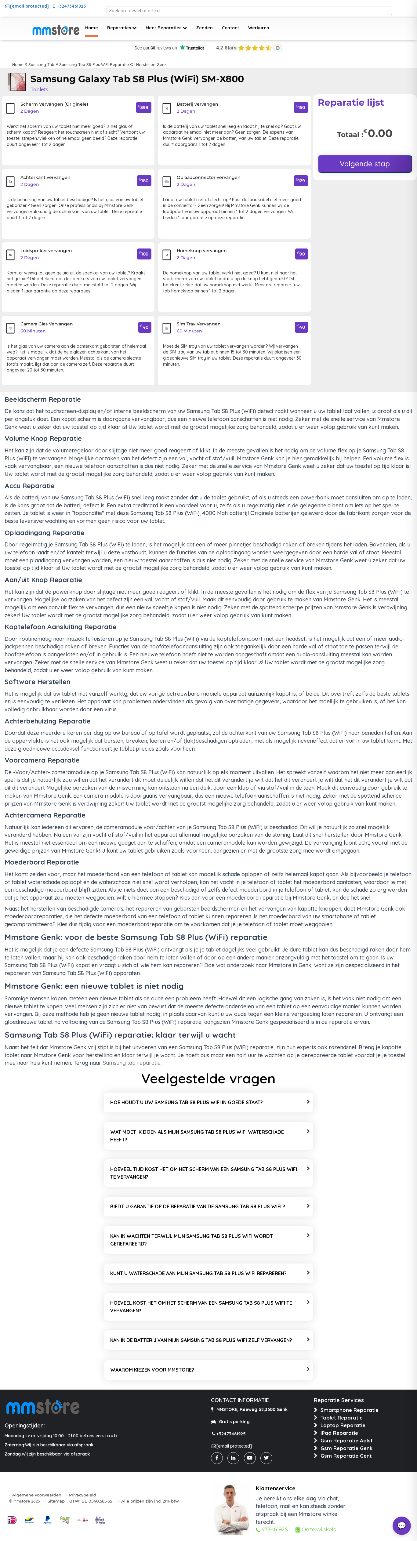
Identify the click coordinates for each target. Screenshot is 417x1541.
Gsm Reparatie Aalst (347, 1440)
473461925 (274, 1529)
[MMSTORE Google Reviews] (247, 48)
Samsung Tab (41, 64)
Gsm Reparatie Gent (346, 1455)
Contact (230, 28)
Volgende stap (365, 163)
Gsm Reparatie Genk (346, 1448)
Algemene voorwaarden (36, 1494)
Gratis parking (234, 1421)
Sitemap (56, 1501)
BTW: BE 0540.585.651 (91, 1501)
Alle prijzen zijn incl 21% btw (150, 1501)
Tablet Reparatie (342, 1417)
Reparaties (119, 28)
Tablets (39, 89)
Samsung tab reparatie (132, 1062)
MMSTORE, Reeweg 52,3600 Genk (252, 1409)
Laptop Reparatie (343, 1425)
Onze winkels (319, 1529)
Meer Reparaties (164, 28)
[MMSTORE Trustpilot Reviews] (169, 48)
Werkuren (258, 28)
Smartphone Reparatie (350, 1410)
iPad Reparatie (339, 1433)
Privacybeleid (82, 1494)
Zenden (204, 28)
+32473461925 (71, 6)
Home (91, 28)
